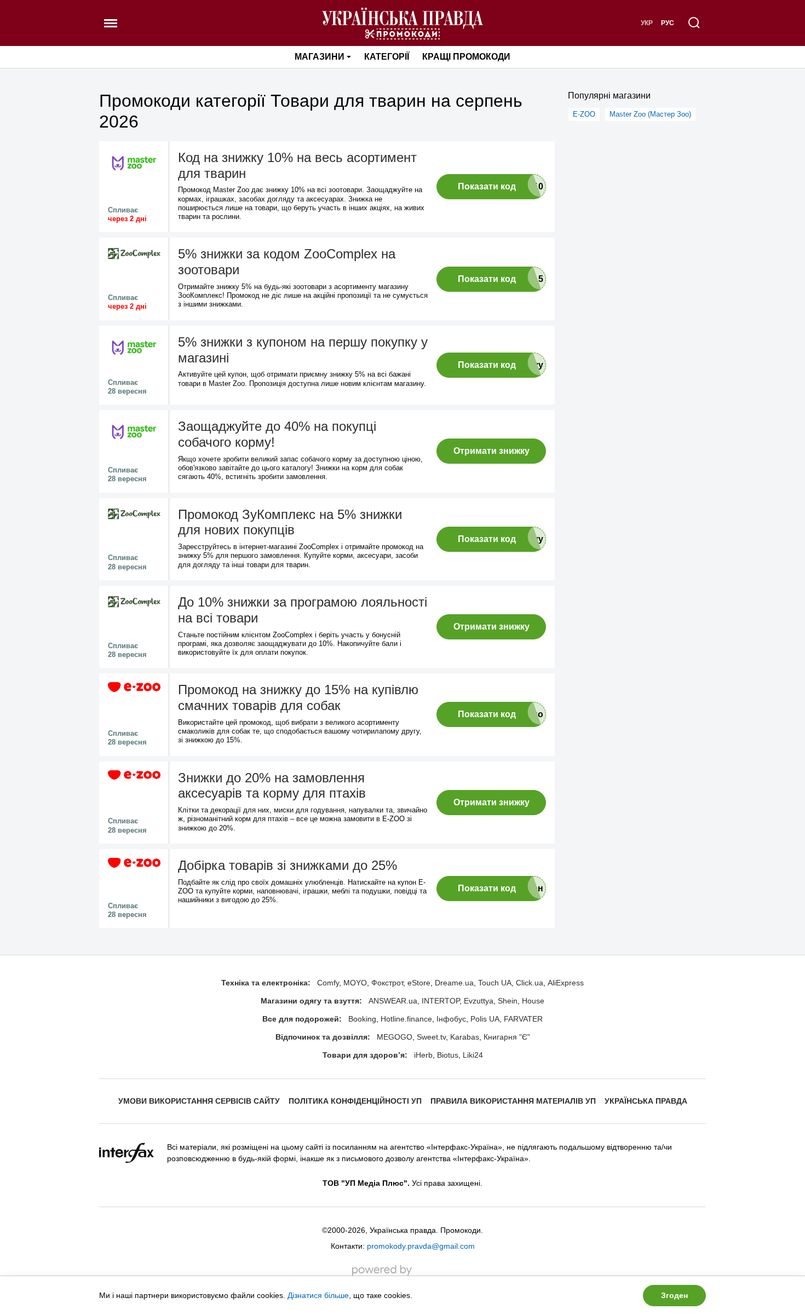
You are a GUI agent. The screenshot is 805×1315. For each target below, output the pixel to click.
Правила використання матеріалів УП (513, 1101)
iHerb (423, 1055)
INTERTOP (440, 1000)
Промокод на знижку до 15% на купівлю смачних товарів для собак (298, 697)
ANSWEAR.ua (393, 1000)
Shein (508, 1000)
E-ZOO (584, 114)
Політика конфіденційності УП (355, 1101)
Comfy (328, 982)
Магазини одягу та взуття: (311, 1000)
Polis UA (484, 1018)
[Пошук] (694, 22)
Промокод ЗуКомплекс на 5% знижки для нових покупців (290, 522)
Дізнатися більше (318, 1295)
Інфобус (451, 1018)
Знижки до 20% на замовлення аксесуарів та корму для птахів (272, 785)
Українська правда (646, 1101)
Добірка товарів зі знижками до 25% (287, 865)
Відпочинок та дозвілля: (322, 1037)
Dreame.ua (454, 982)
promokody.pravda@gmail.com (421, 1246)
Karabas (464, 1037)
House (533, 1000)
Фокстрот (387, 982)
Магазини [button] (319, 56)
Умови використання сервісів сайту (199, 1101)
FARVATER (523, 1018)
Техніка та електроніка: (266, 982)
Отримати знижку (491, 450)
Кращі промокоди (466, 56)
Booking (362, 1018)
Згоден (674, 1295)
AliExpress (566, 982)
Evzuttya (478, 1000)
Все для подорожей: (302, 1018)
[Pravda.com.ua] (402, 23)
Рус (667, 23)
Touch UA (494, 982)
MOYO (355, 982)
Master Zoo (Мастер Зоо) (650, 114)
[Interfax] (126, 1152)
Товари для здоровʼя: (365, 1055)
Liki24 (473, 1055)
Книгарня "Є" (507, 1037)
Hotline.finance (406, 1018)
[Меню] (110, 22)
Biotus (447, 1055)
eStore (418, 982)
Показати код (487, 186)
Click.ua (529, 982)
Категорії (386, 56)
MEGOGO (394, 1037)
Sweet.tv (431, 1037)
